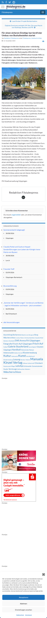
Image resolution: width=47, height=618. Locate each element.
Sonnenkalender (37, 366)
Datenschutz (20, 615)
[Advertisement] (19, 413)
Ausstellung (7, 335)
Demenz (5, 341)
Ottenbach (39, 363)
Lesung (16, 359)
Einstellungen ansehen (23, 610)
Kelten (16, 353)
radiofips (19, 366)
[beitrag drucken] (43, 41)
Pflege (13, 366)
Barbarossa (17, 335)
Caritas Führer (20, 338)
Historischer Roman (27, 350)
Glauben (40, 347)
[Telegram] (13, 1)
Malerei (28, 359)
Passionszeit (7, 366)
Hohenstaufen (8, 353)
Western (27, 369)
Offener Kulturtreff (28, 363)
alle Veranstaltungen (11, 322)
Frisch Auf (38, 343)
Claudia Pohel (39, 338)
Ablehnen (23, 604)
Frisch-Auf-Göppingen (22, 343)
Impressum (28, 615)
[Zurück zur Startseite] (23, 6)
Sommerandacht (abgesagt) (14, 230)
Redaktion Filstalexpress (11, 38)
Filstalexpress (7, 12)
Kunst (22, 355)
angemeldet (16, 215)
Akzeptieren (23, 597)
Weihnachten (21, 369)
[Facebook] (6, 1)
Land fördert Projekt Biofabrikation (24, 21)
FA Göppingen (33, 340)
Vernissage (13, 369)
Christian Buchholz (29, 338)
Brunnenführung (10, 286)
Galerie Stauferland (18, 346)
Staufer (5, 369)
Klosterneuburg (30, 352)
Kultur (7, 355)
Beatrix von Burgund (28, 335)
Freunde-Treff (8, 269)
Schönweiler (28, 366)
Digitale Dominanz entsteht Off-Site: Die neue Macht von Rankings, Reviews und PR (23, 26)
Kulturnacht (14, 356)
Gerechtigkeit (32, 347)
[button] (43, 574)
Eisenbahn (11, 341)
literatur (22, 360)
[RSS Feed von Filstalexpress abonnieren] (3, 1)
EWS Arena (20, 340)
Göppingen (7, 350)
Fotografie (7, 344)
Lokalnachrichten (36, 38)
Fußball (5, 347)
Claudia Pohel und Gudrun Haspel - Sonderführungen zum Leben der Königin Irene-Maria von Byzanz (22, 249)
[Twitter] (9, 1)
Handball (16, 349)
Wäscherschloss (12, 371)
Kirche (20, 353)
